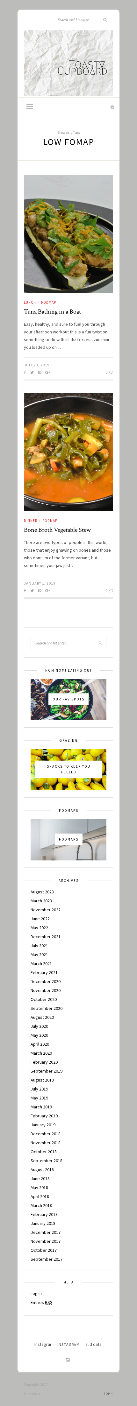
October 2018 (44, 1151)
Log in (36, 1293)
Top (107, 1394)
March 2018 (41, 1205)
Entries (42, 1302)
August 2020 (42, 1017)
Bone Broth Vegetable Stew (57, 530)
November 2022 (46, 910)
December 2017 (46, 1232)
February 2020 (44, 1062)
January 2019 (43, 1125)
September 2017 (46, 1259)
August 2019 (42, 1080)
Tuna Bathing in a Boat (52, 312)
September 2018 (46, 1160)
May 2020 (39, 1035)
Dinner (30, 520)
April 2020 (40, 1044)
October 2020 (44, 999)
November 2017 (46, 1241)
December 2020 (46, 981)
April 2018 (40, 1196)
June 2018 (40, 1178)
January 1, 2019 (39, 583)
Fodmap (48, 302)
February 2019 (44, 1116)
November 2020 (46, 990)
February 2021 (44, 972)
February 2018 (44, 1214)
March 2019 (41, 1107)
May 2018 (39, 1187)
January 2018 (43, 1223)
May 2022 (39, 928)
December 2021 (46, 936)
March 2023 (41, 901)
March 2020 (41, 1053)
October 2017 (44, 1250)
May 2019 (39, 1098)
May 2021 (39, 954)
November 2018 (46, 1143)
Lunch (30, 302)
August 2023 (42, 892)
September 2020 (46, 1008)
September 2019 (46, 1071)
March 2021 (41, 963)
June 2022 (40, 919)
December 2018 (46, 1134)
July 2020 (39, 1026)
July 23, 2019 (36, 365)
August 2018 (42, 1169)
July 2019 (39, 1089)
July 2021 (39, 945)
